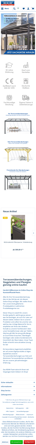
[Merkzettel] (23, 8)
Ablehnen (5, 442)
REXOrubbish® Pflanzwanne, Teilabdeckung (18, 242)
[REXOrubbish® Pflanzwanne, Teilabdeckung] (18, 227)
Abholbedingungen (8, 414)
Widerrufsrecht (20, 414)
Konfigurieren (29, 442)
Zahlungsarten (20, 408)
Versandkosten (7, 402)
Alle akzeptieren (16, 442)
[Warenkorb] (33, 8)
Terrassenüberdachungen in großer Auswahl (18, 34)
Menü (7, 8)
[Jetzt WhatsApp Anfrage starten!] (19, 8)
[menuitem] (5, 8)
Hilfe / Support (10, 411)
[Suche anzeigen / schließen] (14, 8)
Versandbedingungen (22, 411)
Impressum (30, 414)
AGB (27, 408)
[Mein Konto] (28, 8)
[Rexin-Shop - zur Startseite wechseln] (7, 3)
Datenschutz (9, 408)
